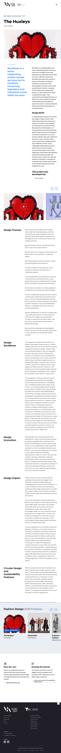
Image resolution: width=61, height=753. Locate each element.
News (5, 721)
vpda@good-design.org (10, 735)
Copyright (19, 750)
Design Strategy (34, 719)
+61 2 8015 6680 (8, 733)
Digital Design (33, 721)
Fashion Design (33, 723)
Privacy (37, 750)
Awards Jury (6, 719)
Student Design (33, 728)
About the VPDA (7, 715)
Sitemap (41, 750)
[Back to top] (58, 703)
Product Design (33, 724)
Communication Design (35, 717)
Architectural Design (35, 715)
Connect (6, 723)
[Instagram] (5, 742)
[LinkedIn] (8, 742)
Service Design (33, 726)
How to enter (7, 717)
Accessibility (31, 750)
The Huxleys (39, 178)
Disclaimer (25, 750)
